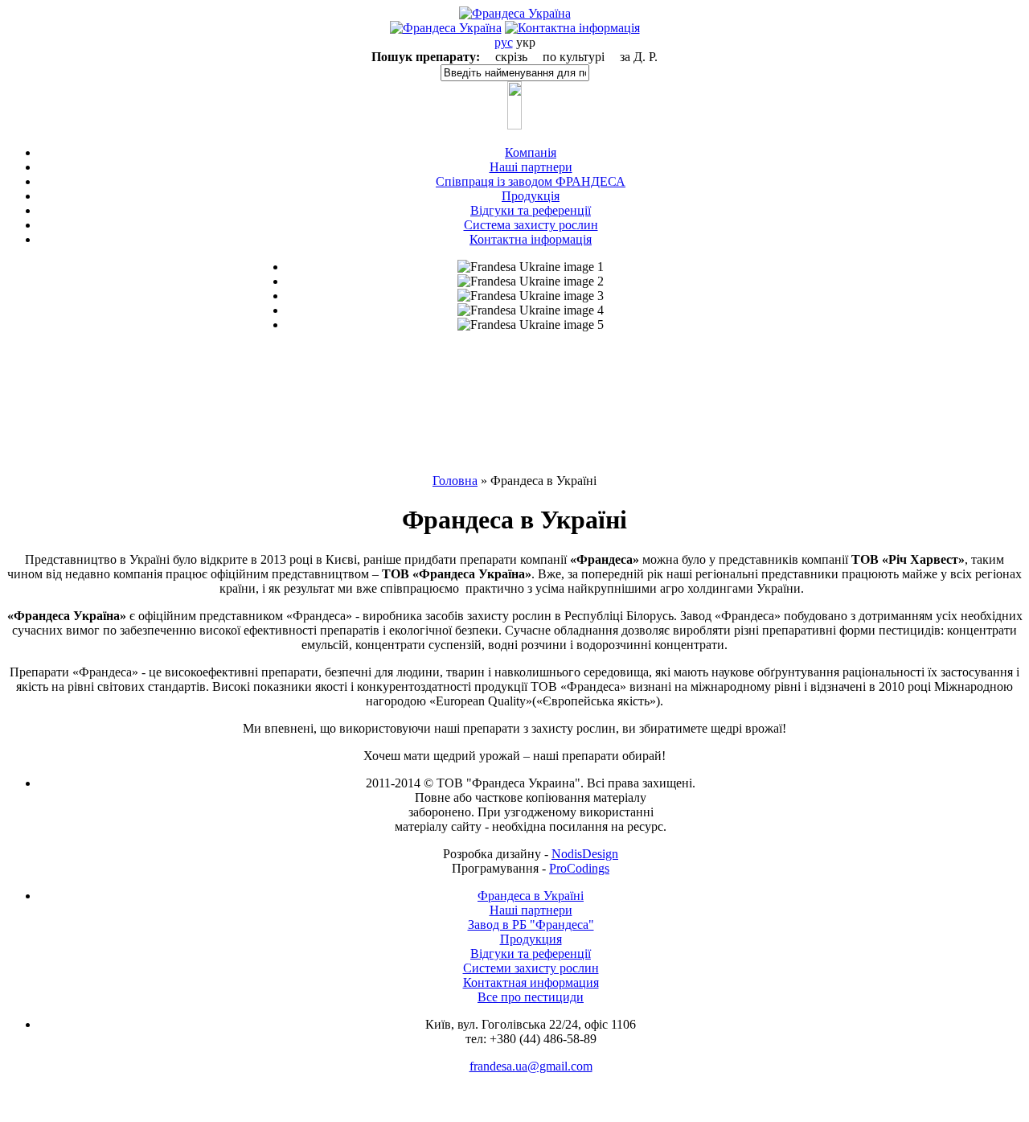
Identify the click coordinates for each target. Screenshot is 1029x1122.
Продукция (531, 939)
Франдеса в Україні (531, 895)
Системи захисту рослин (531, 968)
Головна (455, 480)
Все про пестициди (531, 997)
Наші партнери (531, 910)
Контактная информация (531, 982)
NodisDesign (584, 854)
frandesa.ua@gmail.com (530, 1066)
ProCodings (579, 868)
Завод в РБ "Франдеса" (531, 924)
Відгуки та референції (530, 953)
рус (503, 42)
